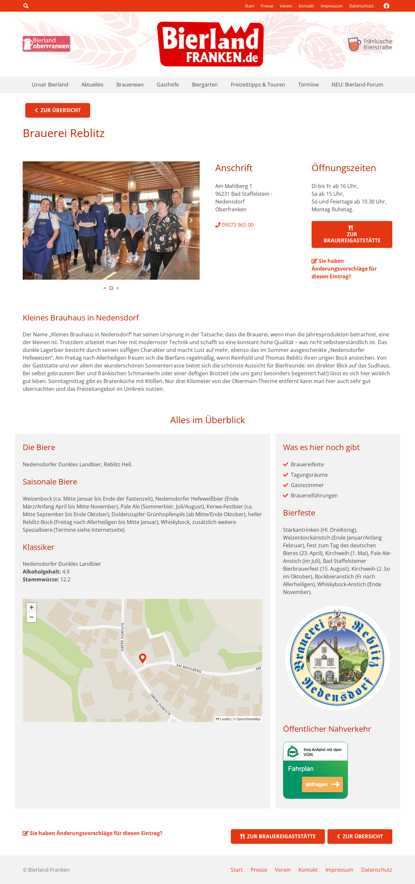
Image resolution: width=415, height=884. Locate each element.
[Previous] (32, 220)
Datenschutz (361, 6)
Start (249, 6)
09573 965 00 (237, 224)
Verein (286, 6)
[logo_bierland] (48, 44)
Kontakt (306, 6)
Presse (267, 6)
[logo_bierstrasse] (369, 44)
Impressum (332, 6)
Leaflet (225, 719)
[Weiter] (191, 220)
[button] (25, 5)
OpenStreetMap (249, 719)
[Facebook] (386, 6)
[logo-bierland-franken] (210, 44)
